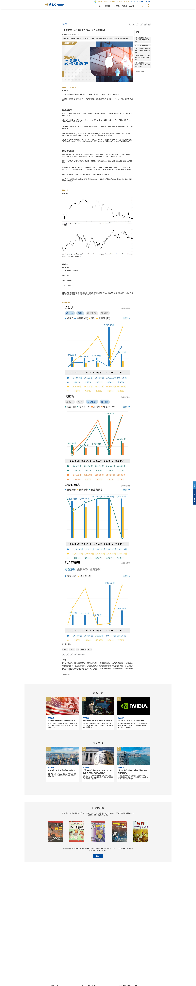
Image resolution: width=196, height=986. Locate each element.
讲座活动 (98, 856)
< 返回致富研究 (66, 674)
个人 (93, 6)
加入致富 (131, 6)
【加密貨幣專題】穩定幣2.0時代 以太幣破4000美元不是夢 (142, 39)
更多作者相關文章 (139, 71)
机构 (99, 6)
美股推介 (83, 649)
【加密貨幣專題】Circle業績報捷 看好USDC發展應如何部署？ (142, 57)
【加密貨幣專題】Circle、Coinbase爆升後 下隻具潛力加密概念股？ (142, 64)
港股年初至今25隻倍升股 (142, 45)
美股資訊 (71, 649)
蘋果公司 (64, 649)
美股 (77, 649)
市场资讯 (117, 6)
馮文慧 (90, 649)
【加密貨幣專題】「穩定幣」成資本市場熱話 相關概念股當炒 (142, 50)
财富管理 (107, 6)
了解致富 (124, 6)
